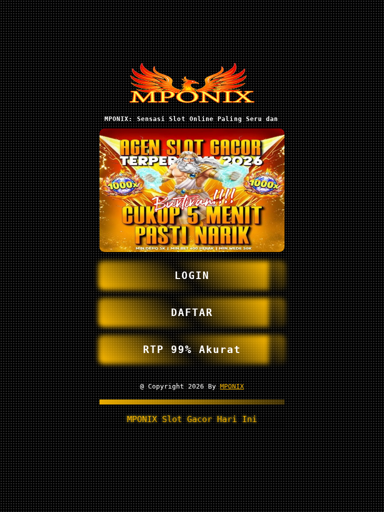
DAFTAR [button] (192, 312)
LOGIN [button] (192, 276)
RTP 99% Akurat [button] (192, 350)
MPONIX (232, 386)
